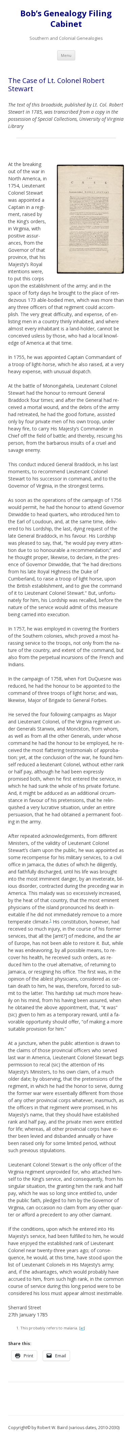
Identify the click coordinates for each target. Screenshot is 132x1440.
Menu (66, 55)
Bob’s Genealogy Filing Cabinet (66, 18)
